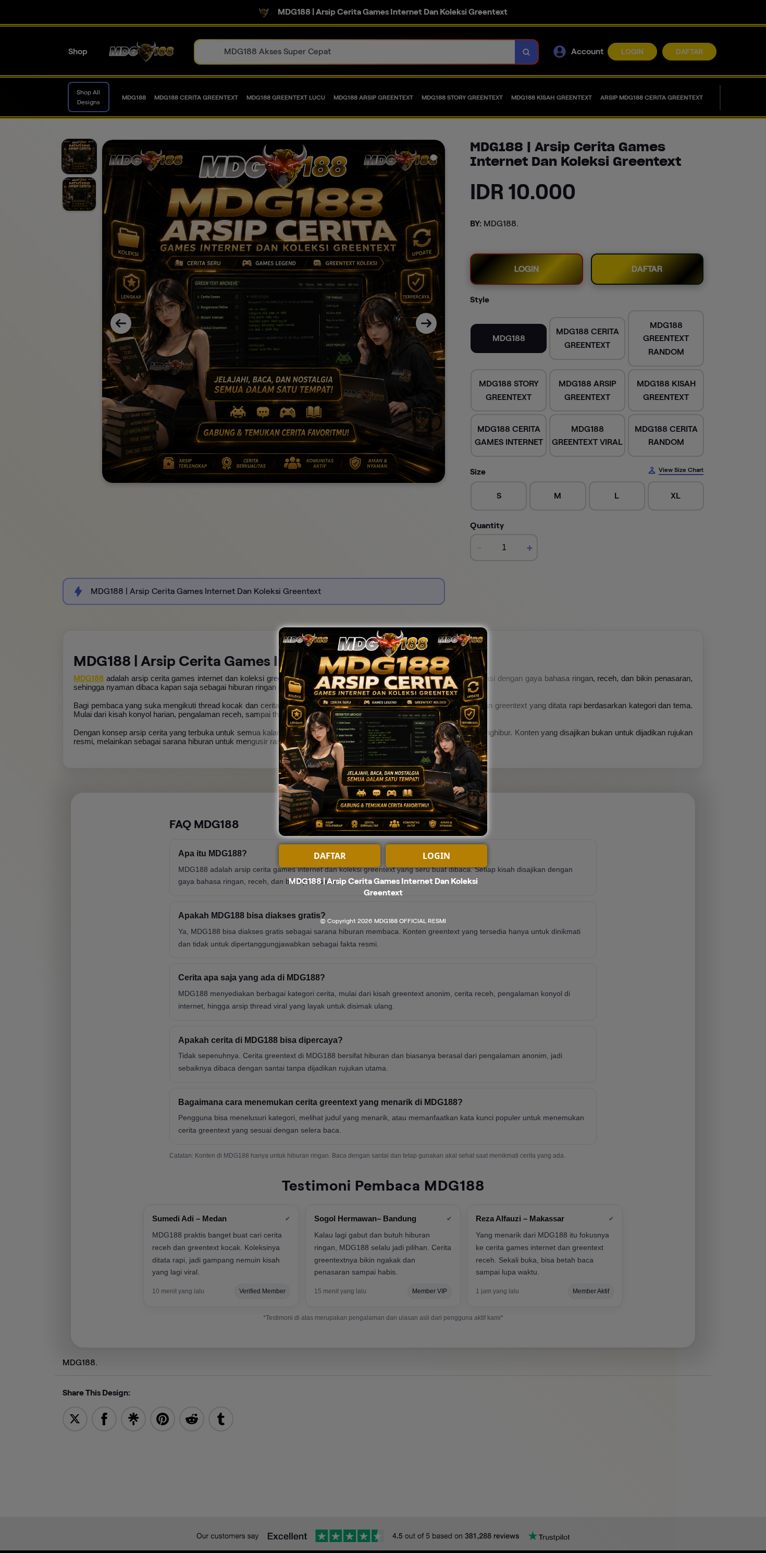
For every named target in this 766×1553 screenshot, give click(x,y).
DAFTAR (330, 856)
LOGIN (436, 856)
